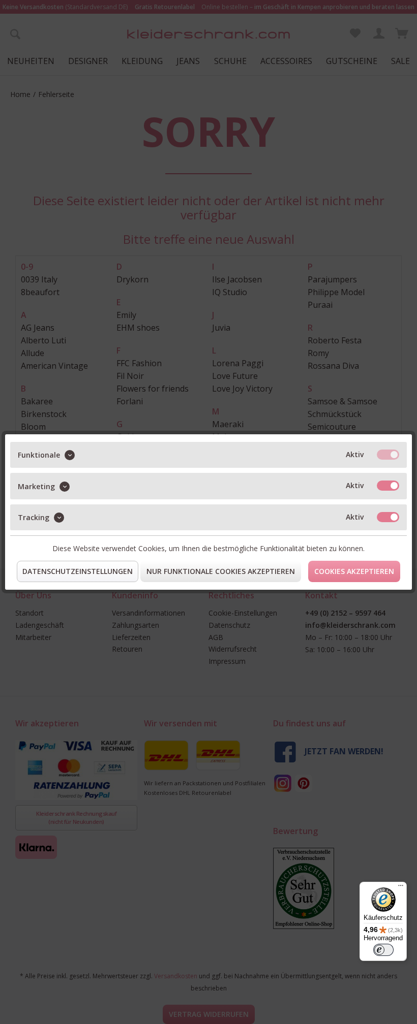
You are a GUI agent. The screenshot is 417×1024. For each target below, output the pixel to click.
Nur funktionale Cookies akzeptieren (220, 571)
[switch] (383, 950)
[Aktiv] (388, 455)
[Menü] (401, 888)
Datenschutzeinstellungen (77, 571)
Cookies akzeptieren (354, 571)
